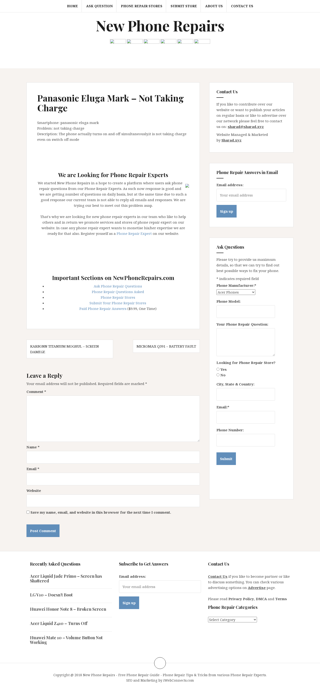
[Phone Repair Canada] (135, 44)
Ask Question (99, 6)
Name (33, 447)
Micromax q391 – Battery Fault (166, 346)
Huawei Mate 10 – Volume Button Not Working (66, 640)
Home (72, 6)
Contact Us (242, 6)
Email (32, 468)
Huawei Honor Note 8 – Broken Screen (68, 609)
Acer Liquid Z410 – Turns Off (58, 623)
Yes (223, 369)
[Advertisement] (122, 155)
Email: (222, 407)
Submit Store (184, 6)
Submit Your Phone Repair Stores (117, 303)
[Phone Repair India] (168, 44)
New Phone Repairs (160, 25)
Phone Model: (228, 301)
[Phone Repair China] (152, 44)
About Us (214, 6)
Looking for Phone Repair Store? (245, 362)
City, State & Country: (235, 384)
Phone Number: (230, 430)
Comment (36, 391)
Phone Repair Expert (134, 233)
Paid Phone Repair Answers (103, 308)
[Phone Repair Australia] (118, 44)
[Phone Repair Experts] (187, 185)
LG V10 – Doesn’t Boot (51, 595)
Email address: (229, 184)
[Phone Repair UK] (185, 44)
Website (33, 490)
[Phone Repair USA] (202, 44)
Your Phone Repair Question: (242, 324)
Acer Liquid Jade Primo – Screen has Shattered (66, 578)
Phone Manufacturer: (236, 285)
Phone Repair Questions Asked (118, 291)
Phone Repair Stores (141, 6)
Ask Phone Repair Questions (118, 286)
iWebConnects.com (178, 680)
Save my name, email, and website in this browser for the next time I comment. (100, 512)
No (223, 375)
